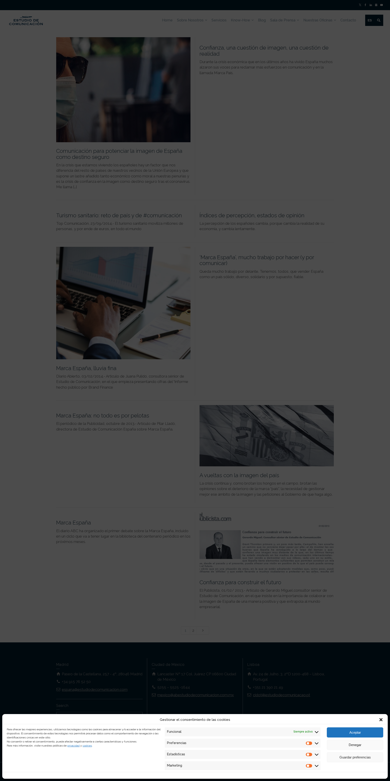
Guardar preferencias (355, 757)
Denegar (355, 745)
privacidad (73, 745)
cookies (87, 745)
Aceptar (355, 732)
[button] (381, 719)
